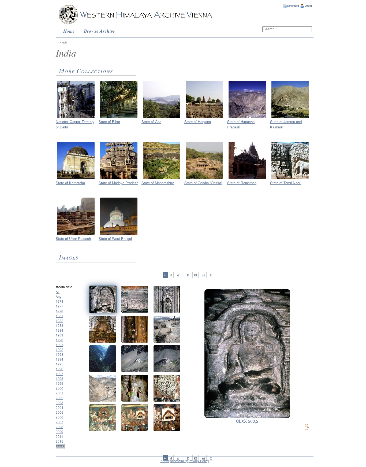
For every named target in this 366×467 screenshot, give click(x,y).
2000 (59, 388)
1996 (59, 368)
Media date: (64, 286)
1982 (59, 320)
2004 (59, 407)
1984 (59, 330)
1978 (59, 311)
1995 (59, 364)
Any (58, 296)
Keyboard (293, 6)
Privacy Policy (199, 460)
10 (195, 274)
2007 (59, 422)
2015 (59, 441)
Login (308, 6)
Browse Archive (99, 31)
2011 (59, 436)
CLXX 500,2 (247, 421)
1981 (59, 315)
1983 (59, 325)
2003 (59, 402)
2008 (59, 426)
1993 (59, 354)
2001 (59, 393)
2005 (59, 412)
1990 (59, 340)
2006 (59, 417)
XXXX (60, 446)
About (164, 460)
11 (203, 274)
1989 (59, 335)
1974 (59, 301)
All (57, 291)
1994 (59, 359)
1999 (59, 383)
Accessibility (179, 460)
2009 (59, 431)
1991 (59, 344)
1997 (59, 373)
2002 (59, 397)
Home (69, 31)
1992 (59, 349)
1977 (59, 306)
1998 (59, 378)
